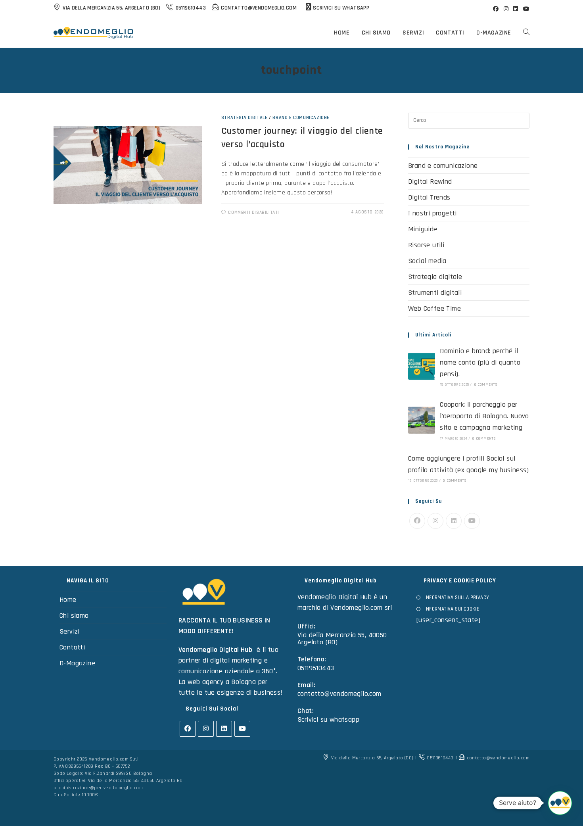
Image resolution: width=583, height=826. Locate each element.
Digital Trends (429, 197)
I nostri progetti (432, 213)
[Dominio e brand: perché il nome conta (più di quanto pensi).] (421, 366)
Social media (427, 260)
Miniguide (422, 229)
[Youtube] (472, 521)
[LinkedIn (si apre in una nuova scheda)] (515, 9)
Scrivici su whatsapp (328, 719)
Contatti (72, 647)
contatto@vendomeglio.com (339, 693)
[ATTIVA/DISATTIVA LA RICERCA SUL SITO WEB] (526, 33)
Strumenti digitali (435, 292)
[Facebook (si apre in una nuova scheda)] (496, 9)
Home (68, 599)
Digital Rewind (430, 181)
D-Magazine (77, 663)
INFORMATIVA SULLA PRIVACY (456, 597)
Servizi (69, 631)
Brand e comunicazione (301, 118)
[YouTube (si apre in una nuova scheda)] (525, 9)
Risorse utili (426, 245)
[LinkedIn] (454, 521)
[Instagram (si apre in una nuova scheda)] (506, 9)
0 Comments (486, 384)
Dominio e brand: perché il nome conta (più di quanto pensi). (480, 362)
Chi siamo (74, 615)
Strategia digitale (244, 118)
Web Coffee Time (434, 308)
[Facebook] (417, 521)
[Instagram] (435, 521)
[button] (560, 803)
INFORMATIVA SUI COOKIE (451, 609)
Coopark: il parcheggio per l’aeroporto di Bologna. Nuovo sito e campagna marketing (484, 416)
